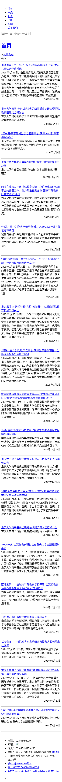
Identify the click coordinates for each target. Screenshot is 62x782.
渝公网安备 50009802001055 (23, 767)
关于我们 (13, 27)
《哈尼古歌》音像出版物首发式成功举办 (24, 617)
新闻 (10, 24)
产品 (10, 12)
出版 (10, 20)
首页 (10, 8)
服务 (10, 16)
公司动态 (8, 54)
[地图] (55, 752)
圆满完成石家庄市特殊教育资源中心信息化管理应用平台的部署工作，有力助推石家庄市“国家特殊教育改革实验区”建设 (30, 190)
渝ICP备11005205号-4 (19, 763)
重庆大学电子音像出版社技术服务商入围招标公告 (29, 527)
